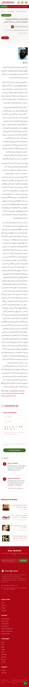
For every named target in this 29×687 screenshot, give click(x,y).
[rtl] (16, 427)
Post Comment (15, 450)
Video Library (5, 621)
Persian (3, 659)
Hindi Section (5, 626)
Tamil (2, 652)
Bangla (3, 649)
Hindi (2, 644)
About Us (3, 605)
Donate (3, 670)
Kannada (3, 657)
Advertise (4, 672)
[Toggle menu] (26, 2)
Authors (3, 608)
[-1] (19, 427)
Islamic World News (6, 628)
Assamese (4, 654)
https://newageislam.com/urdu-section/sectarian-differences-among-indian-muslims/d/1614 (13, 393)
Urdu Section (10, 11)
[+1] (22, 427)
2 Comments (24, 33)
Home (3, 11)
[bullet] (7, 429)
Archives (3, 610)
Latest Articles (5, 618)
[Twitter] (6, 593)
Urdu (2, 642)
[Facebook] (2, 593)
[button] (13, 427)
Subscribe (23, 560)
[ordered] (5, 429)
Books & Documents (7, 631)
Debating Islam (5, 633)
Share (6, 38)
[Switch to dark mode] (22, 2)
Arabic (3, 647)
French (3, 662)
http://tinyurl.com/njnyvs (15, 488)
